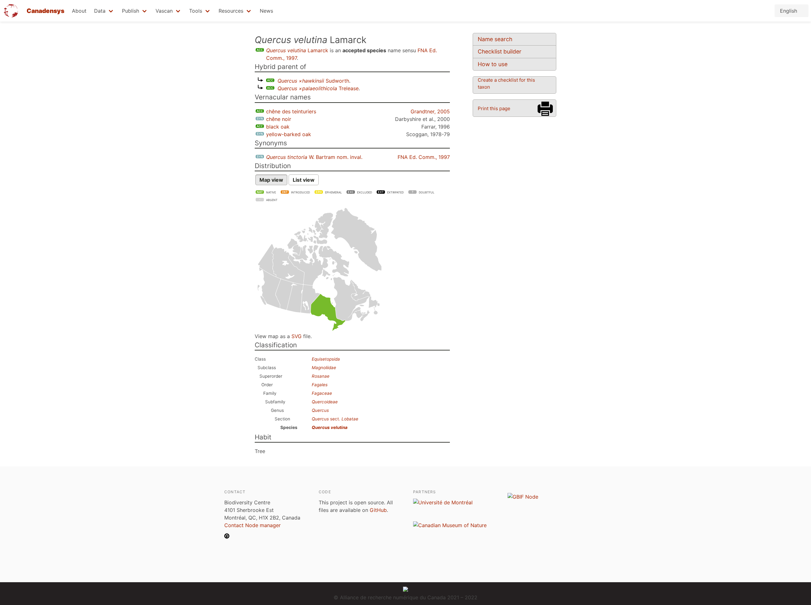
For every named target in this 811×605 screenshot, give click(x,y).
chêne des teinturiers (291, 111)
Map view (271, 180)
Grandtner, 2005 (430, 111)
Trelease (318, 88)
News (266, 11)
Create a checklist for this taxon (506, 83)
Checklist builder (499, 51)
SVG (296, 336)
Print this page (494, 108)
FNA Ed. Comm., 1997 (424, 157)
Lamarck (297, 50)
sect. (335, 418)
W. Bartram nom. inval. (314, 157)
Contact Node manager (252, 525)
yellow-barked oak (288, 134)
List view (304, 180)
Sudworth (313, 81)
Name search (495, 39)
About (79, 11)
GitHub (378, 510)
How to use (493, 64)
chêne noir (278, 119)
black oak (278, 126)
